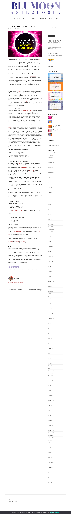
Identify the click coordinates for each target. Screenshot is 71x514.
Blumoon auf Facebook (54, 142)
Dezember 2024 (51, 251)
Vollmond (50, 192)
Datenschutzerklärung (12, 501)
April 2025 (50, 241)
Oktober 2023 (50, 286)
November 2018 (51, 432)
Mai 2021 (49, 358)
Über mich (51, 18)
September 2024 (51, 259)
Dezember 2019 (51, 400)
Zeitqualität (50, 194)
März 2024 (50, 273)
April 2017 (49, 479)
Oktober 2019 (50, 405)
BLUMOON (10, 241)
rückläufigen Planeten (27, 101)
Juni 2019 (49, 415)
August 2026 (50, 201)
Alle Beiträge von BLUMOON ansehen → (16, 282)
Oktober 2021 (50, 345)
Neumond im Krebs (32, 269)
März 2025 (50, 244)
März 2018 (50, 452)
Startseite (13, 18)
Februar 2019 (50, 425)
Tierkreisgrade (51, 189)
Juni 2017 (49, 474)
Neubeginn (22, 269)
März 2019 (50, 422)
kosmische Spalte (24, 167)
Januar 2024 (50, 278)
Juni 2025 (49, 236)
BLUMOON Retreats (34, 18)
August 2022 (50, 321)
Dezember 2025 (51, 221)
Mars (19, 91)
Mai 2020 (49, 388)
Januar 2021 (50, 368)
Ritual (39, 231)
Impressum (10, 499)
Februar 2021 (50, 365)
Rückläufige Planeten (52, 184)
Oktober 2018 (50, 435)
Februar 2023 (50, 306)
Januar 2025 (50, 249)
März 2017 (50, 482)
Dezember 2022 (51, 311)
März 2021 (50, 363)
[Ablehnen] (69, 512)
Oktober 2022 (50, 316)
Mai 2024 (49, 268)
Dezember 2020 (51, 370)
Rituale (49, 182)
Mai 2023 (49, 298)
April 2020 (50, 390)
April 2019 (50, 420)
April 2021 (50, 360)
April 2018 (50, 450)
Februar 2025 (50, 246)
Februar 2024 (50, 276)
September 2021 (51, 348)
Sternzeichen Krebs (17, 231)
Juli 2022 (49, 323)
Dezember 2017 (51, 460)
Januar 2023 (50, 308)
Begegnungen (50, 155)
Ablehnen (56, 512)
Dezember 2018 (51, 430)
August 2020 (50, 380)
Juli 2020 (49, 383)
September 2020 (51, 378)
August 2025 (50, 231)
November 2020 (51, 373)
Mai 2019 (49, 417)
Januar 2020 (50, 397)
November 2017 (51, 462)
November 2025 (51, 224)
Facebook (17, 241)
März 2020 (50, 393)
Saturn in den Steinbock (27, 110)
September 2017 (51, 467)
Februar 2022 (50, 335)
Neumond (10, 24)
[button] (9, 267)
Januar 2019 (50, 427)
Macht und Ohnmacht (14, 269)
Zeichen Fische (32, 170)
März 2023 (50, 303)
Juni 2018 (49, 445)
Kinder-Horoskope (51, 175)
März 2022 (50, 333)
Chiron (19, 163)
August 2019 (50, 410)
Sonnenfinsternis (27, 271)
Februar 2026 (50, 216)
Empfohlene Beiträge (52, 165)
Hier (9, 234)
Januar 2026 (50, 219)
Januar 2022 (50, 338)
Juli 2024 (49, 263)
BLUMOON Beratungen (22, 18)
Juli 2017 (49, 472)
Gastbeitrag (50, 170)
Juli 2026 (49, 204)
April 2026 (50, 211)
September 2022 (51, 318)
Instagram (23, 241)
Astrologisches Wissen (52, 152)
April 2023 (50, 301)
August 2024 (50, 261)
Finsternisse (50, 167)
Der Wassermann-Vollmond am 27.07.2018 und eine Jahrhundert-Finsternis (35, 291)
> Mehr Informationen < (45, 512)
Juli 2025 (49, 234)
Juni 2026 (49, 206)
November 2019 (51, 402)
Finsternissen (33, 76)
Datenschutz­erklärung (52, 48)
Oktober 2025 (50, 226)
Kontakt (57, 18)
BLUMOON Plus (43, 18)
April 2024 (50, 271)
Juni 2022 (49, 326)
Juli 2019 (49, 412)
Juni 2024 (49, 266)
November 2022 (51, 313)
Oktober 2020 (50, 375)
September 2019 (51, 407)
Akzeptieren (52, 512)
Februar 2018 (50, 455)
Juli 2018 (49, 442)
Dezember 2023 (51, 281)
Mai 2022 (49, 328)
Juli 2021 (49, 353)
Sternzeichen (50, 187)
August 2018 (50, 440)
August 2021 (50, 350)
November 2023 (51, 283)
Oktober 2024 (50, 256)
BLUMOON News (51, 157)
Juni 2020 (49, 385)
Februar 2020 (50, 395)
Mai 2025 (49, 239)
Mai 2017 (49, 477)
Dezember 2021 (51, 340)
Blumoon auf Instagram (54, 145)
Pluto (9, 127)
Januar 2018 (50, 457)
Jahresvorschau (51, 172)
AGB (9, 504)
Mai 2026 (49, 209)
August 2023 (50, 291)
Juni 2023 (49, 296)
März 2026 (50, 214)
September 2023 (51, 288)
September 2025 (51, 229)
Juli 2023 (49, 293)
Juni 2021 (49, 355)
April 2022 (50, 330)
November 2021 (51, 343)
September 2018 (51, 437)
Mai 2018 (49, 447)
